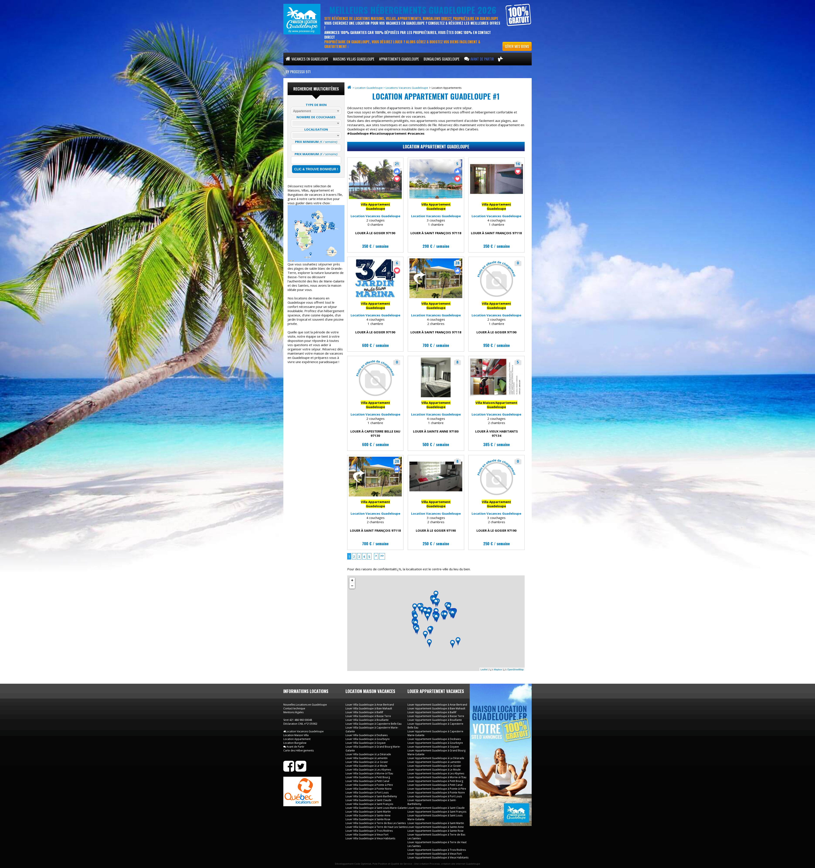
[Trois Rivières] (425, 635)
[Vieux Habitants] (417, 630)
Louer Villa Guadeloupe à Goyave (366, 743)
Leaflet (484, 669)
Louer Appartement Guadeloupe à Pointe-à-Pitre (437, 788)
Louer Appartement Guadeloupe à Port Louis (435, 796)
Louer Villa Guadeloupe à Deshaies (367, 735)
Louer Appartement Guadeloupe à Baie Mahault (436, 708)
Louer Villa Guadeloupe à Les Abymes (368, 769)
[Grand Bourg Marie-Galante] (452, 644)
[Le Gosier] (436, 618)
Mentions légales (293, 712)
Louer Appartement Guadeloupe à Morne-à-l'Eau (437, 777)
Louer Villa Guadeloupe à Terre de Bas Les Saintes (376, 823)
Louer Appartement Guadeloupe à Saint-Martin (436, 823)
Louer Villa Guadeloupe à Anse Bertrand (370, 704)
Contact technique (294, 708)
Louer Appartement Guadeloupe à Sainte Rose (436, 831)
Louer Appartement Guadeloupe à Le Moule (434, 769)
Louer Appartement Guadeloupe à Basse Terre (436, 716)
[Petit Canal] (435, 603)
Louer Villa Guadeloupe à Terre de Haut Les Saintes (376, 827)
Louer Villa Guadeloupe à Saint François (369, 804)
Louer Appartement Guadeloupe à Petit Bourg (435, 781)
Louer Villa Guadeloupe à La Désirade (368, 754)
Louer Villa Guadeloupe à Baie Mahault (369, 708)
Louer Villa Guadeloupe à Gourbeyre (368, 739)
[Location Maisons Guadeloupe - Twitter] (300, 770)
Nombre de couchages (316, 117)
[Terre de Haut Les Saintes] (429, 643)
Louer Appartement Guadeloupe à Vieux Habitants (438, 857)
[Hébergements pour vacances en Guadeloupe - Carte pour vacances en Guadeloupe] (500, 59)
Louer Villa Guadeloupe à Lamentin (367, 758)
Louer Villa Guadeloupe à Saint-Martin (368, 811)
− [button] (352, 585)
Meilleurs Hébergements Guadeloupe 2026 (412, 10)
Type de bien (316, 105)
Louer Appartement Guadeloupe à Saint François (437, 811)
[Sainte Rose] (421, 610)
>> (382, 556)
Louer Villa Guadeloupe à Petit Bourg (368, 777)
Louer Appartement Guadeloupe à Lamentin (434, 762)
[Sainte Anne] (445, 616)
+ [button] (352, 580)
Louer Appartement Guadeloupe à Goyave (433, 746)
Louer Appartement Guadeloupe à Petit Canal (435, 785)
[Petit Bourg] (427, 617)
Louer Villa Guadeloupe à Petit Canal (367, 781)
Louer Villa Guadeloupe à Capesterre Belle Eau (374, 724)
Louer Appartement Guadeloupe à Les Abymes (436, 773)
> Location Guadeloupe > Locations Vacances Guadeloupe (391, 88)
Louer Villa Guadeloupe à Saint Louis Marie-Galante (376, 808)
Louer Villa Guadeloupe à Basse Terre (368, 716)
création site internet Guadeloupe (460, 863)
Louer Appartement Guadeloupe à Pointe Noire (436, 792)
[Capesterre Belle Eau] (429, 630)
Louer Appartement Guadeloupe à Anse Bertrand (437, 704)
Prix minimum (316, 142)
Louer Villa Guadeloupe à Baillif (364, 712)
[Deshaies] (414, 607)
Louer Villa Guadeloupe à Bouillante (367, 720)
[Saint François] (452, 614)
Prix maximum (316, 154)
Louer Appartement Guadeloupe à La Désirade (436, 758)
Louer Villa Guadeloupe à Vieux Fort (367, 834)
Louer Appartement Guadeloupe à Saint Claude (436, 808)
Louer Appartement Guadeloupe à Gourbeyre (435, 743)
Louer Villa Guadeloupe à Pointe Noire (369, 788)
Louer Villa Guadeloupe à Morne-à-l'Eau (369, 773)
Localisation (316, 129)
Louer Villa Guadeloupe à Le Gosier (367, 762)
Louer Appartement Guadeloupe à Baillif (432, 712)
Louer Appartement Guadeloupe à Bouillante (435, 720)
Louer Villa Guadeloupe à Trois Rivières (369, 831)
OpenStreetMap (515, 669)
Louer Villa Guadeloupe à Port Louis (367, 792)
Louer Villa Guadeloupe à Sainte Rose (368, 819)
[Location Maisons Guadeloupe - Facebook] (288, 770)
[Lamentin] (425, 612)
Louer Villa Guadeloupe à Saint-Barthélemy (371, 796)
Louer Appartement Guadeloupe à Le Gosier (434, 766)
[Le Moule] (448, 607)
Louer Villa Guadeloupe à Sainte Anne (368, 815)
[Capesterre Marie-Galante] (458, 641)
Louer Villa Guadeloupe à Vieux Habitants (370, 838)
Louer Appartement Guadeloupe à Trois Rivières (437, 850)
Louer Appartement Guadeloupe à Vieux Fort (435, 853)
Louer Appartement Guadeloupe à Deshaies (434, 739)
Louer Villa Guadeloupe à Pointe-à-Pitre (369, 785)
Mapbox (498, 669)
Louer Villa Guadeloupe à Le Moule (366, 766)
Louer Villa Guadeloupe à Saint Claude (368, 800)
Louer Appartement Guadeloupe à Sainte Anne (436, 827)
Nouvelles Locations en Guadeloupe (305, 704)
